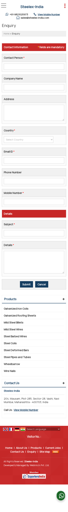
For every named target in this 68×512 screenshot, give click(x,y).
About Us (21, 448)
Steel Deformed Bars (16, 350)
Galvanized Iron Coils (16, 308)
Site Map (45, 451)
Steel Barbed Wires (15, 336)
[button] (49, 14)
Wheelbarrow (12, 364)
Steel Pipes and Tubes (17, 357)
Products (10, 299)
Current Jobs (53, 448)
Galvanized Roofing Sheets (20, 315)
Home (6, 33)
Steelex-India (31, 7)
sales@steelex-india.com (35, 17)
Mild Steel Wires (13, 329)
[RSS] (55, 451)
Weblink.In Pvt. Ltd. (39, 465)
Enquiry (31, 451)
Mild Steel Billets (13, 322)
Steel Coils (10, 343)
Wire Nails (10, 371)
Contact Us (17, 451)
